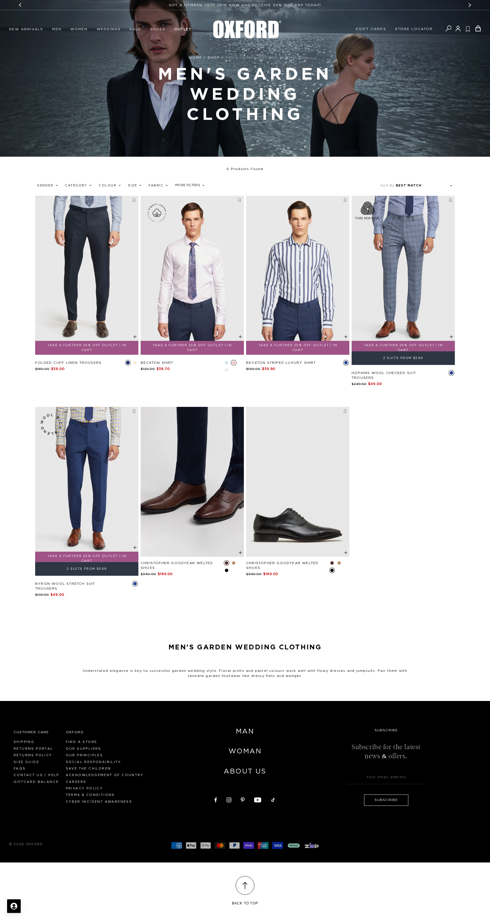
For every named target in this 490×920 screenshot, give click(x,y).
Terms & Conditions (90, 794)
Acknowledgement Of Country (104, 775)
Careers (76, 781)
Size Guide (26, 762)
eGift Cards (371, 29)
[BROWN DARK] (226, 563)
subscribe (386, 800)
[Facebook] (215, 799)
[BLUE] (346, 362)
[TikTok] (273, 799)
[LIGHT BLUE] (226, 362)
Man (245, 731)
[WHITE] (226, 370)
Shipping (24, 741)
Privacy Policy (84, 788)
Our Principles (84, 755)
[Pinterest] (243, 799)
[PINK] (233, 362)
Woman (245, 751)
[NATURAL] (135, 362)
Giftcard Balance (36, 781)
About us (245, 771)
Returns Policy (33, 755)
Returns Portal (33, 748)
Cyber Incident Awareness (99, 801)
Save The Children (88, 768)
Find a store (81, 741)
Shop (214, 57)
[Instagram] (228, 799)
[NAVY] (127, 362)
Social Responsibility (93, 762)
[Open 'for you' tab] (14, 906)
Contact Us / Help (36, 775)
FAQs (20, 768)
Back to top (245, 903)
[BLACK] (226, 570)
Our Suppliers (83, 748)
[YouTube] (257, 799)
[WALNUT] (233, 563)
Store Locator (414, 29)
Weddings (109, 29)
